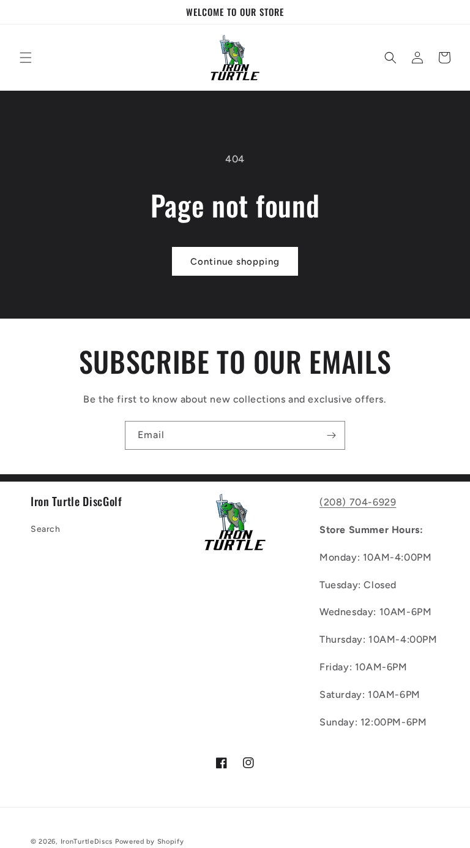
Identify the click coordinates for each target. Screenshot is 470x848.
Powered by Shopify (149, 842)
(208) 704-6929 (357, 502)
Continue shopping (235, 261)
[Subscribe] (331, 435)
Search (46, 529)
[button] (25, 57)
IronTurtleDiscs (87, 842)
